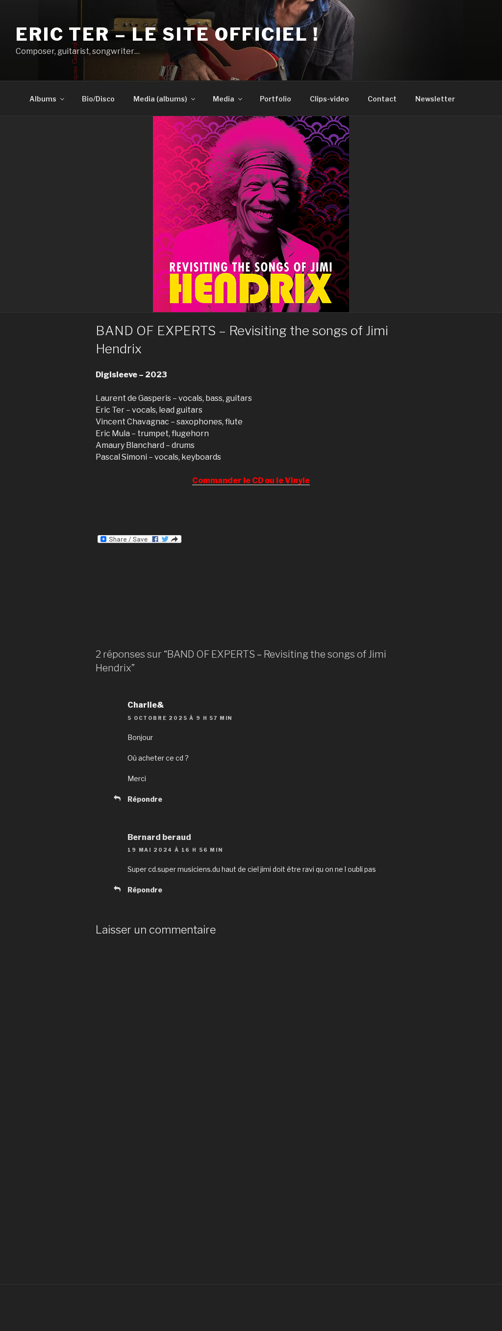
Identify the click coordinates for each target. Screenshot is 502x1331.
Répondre (144, 799)
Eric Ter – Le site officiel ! (167, 34)
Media (223, 99)
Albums (42, 99)
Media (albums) (160, 99)
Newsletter (435, 99)
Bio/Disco (98, 99)
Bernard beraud (159, 837)
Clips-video (329, 99)
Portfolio (275, 99)
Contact (382, 99)
